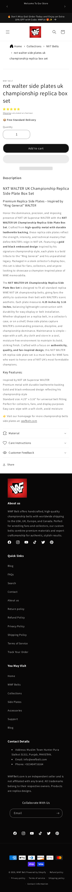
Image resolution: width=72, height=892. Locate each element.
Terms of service (37, 878)
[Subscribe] (58, 813)
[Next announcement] (65, 6)
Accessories (15, 710)
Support (13, 719)
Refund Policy (16, 617)
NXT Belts (52, 46)
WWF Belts (14, 684)
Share (10, 464)
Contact (12, 591)
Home (18, 46)
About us (13, 600)
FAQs (11, 574)
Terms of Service (18, 643)
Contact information (37, 883)
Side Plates (15, 702)
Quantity (7, 127)
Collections (34, 46)
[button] (12, 109)
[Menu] (7, 32)
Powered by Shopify (36, 872)
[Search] (54, 32)
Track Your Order (18, 652)
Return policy (16, 609)
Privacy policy (18, 878)
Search (12, 583)
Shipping (7, 113)
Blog (10, 566)
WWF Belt (21, 872)
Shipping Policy (17, 635)
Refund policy (56, 872)
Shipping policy (57, 878)
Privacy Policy (16, 626)
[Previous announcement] (7, 6)
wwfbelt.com (29, 421)
